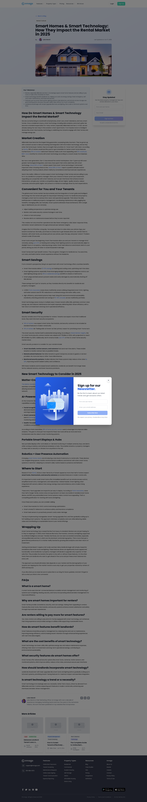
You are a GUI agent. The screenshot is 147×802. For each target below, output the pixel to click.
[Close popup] (108, 380)
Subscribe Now (92, 413)
